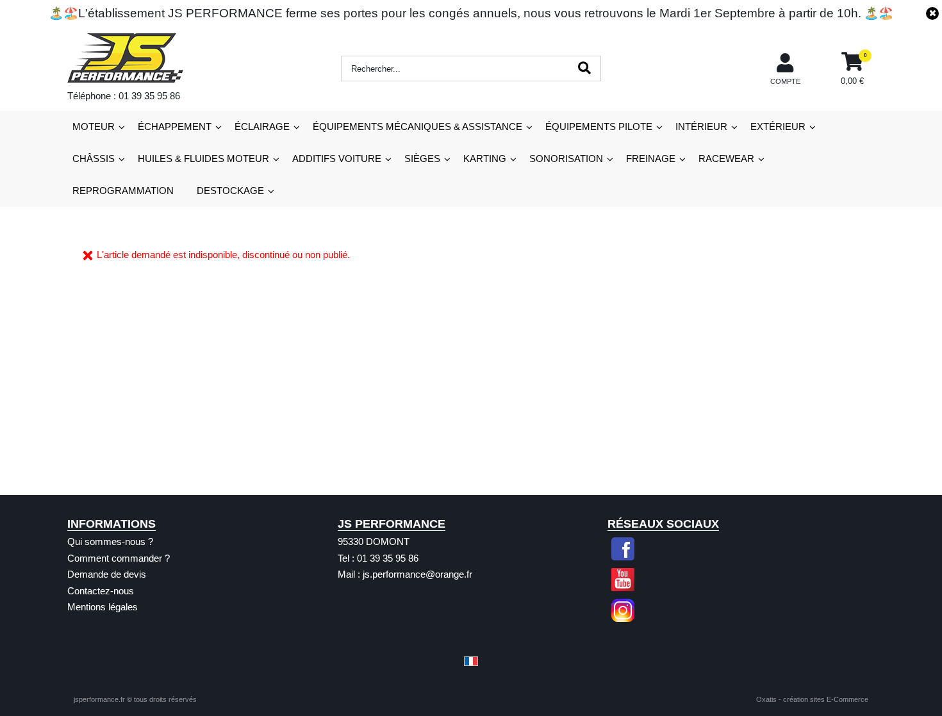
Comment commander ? (118, 558)
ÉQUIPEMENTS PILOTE (598, 126)
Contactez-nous (100, 590)
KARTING (484, 158)
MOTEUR (93, 126)
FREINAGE (650, 158)
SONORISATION (566, 158)
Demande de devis (106, 574)
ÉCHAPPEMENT (174, 126)
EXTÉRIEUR (778, 126)
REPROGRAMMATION (123, 190)
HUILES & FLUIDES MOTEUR (203, 158)
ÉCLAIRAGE (262, 126)
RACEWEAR (726, 158)
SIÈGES (422, 158)
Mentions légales (102, 606)
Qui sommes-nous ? (110, 541)
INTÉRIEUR (701, 126)
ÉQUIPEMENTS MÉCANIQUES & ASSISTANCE (417, 126)
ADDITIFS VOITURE (336, 158)
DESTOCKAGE (230, 190)
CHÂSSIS (93, 158)
